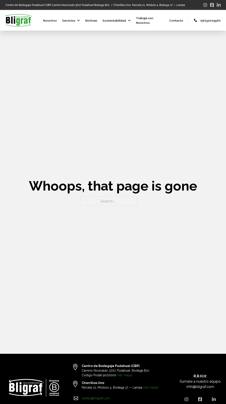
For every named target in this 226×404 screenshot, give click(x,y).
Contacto (176, 20)
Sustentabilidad (114, 20)
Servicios (68, 20)
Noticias (91, 20)
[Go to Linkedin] (219, 5)
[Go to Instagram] (205, 5)
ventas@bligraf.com (96, 398)
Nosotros (50, 20)
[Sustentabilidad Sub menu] (129, 20)
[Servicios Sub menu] (78, 20)
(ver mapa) (124, 375)
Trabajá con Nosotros (144, 20)
